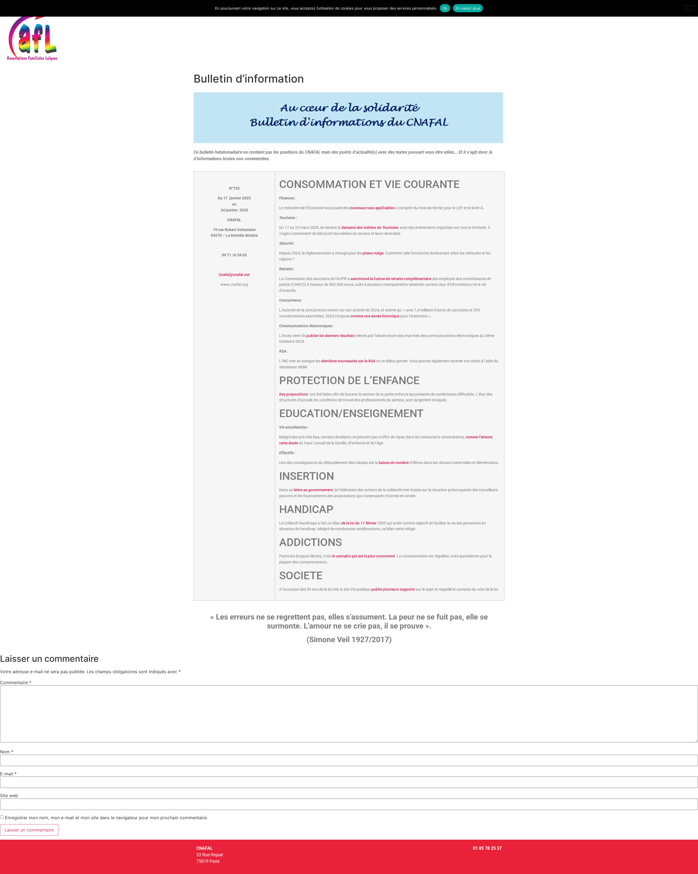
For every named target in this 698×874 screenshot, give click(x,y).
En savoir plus (468, 8)
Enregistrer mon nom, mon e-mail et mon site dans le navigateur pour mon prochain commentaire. (106, 817)
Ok (445, 8)
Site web (9, 795)
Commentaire (15, 682)
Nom (6, 751)
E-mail (8, 774)
